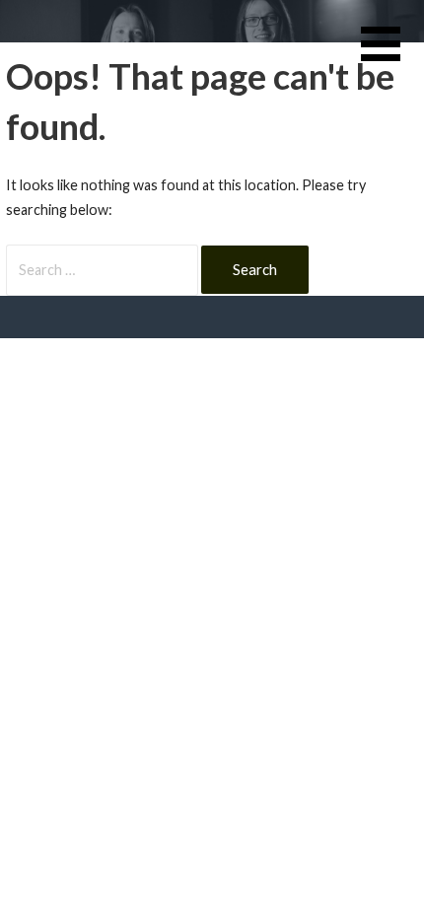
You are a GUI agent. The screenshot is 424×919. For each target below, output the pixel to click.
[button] (392, 56)
